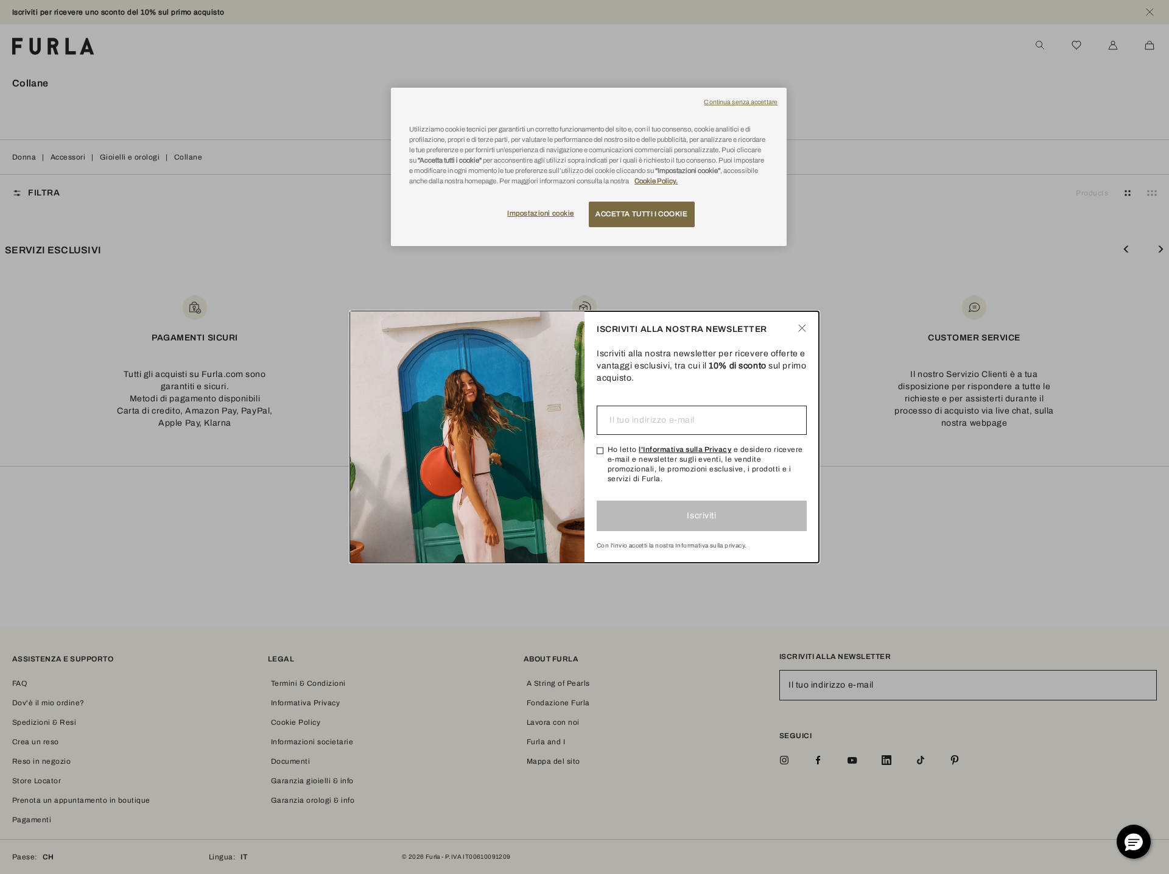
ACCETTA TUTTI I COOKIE (641, 213)
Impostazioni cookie (540, 213)
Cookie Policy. (656, 181)
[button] (1134, 842)
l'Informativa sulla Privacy (685, 449)
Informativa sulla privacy (710, 545)
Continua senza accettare (741, 102)
